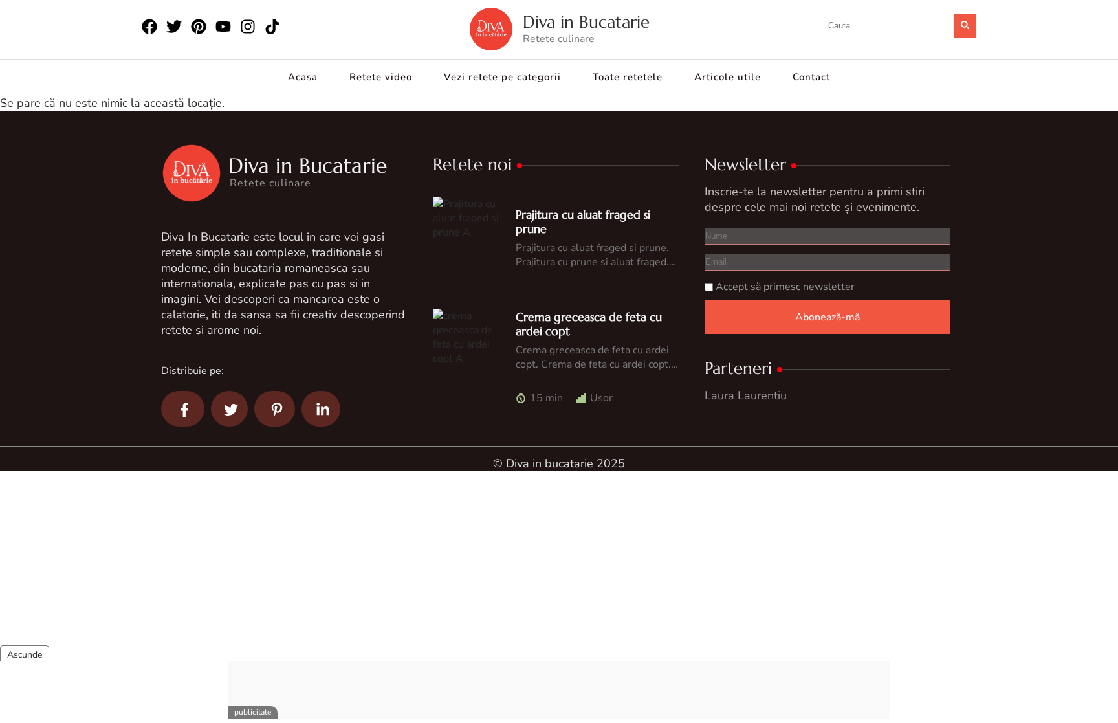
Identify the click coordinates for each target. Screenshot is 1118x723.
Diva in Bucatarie (586, 22)
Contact (811, 77)
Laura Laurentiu (746, 395)
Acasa (303, 77)
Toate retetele (628, 77)
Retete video (380, 77)
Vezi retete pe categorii (502, 77)
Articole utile (727, 77)
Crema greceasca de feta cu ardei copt (589, 324)
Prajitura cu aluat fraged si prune (583, 221)
